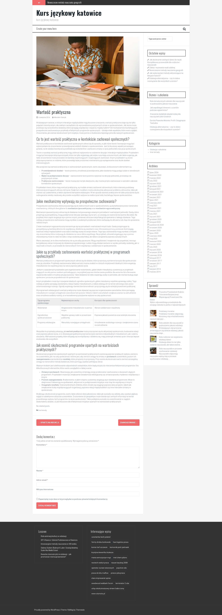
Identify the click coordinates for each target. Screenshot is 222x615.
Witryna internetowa (44, 489)
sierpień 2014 (155, 269)
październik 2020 (157, 225)
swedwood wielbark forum (102, 583)
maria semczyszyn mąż (101, 558)
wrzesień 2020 (156, 228)
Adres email (42, 480)
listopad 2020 (155, 222)
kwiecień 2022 (155, 175)
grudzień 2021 (155, 186)
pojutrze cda (121, 568)
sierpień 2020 (155, 230)
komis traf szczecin (99, 547)
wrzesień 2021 (156, 194)
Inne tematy (42, 410)
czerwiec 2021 (156, 203)
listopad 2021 (155, 189)
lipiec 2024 (154, 172)
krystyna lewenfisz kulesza (102, 552)
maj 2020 (153, 239)
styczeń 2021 (155, 217)
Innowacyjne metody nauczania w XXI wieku (59, 544)
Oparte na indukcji (48, 423)
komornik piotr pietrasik (119, 547)
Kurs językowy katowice (69, 13)
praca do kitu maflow (99, 573)
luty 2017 (153, 266)
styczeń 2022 (155, 184)
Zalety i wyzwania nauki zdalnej (162, 68)
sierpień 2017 (155, 264)
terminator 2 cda (122, 583)
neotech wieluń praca (100, 563)
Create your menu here (46, 29)
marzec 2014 (155, 272)
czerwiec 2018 (156, 255)
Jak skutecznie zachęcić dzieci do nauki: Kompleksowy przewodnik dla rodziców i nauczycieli (164, 62)
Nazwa (39, 471)
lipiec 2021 (154, 200)
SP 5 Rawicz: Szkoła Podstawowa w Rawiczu (59, 540)
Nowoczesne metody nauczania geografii (166, 70)
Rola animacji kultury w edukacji (53, 536)
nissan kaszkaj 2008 (119, 563)
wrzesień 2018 (156, 252)
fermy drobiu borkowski (101, 542)
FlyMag (70, 610)
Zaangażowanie (129, 423)
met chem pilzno (120, 558)
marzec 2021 (155, 211)
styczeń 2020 (155, 250)
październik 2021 (157, 192)
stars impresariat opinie (101, 578)
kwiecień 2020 (155, 241)
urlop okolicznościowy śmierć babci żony (107, 588)
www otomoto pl (98, 594)
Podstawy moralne (166, 311)
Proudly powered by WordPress (47, 610)
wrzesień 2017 (156, 261)
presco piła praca (118, 573)
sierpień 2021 (155, 197)
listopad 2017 (155, 258)
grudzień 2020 (155, 219)
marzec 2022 (155, 178)
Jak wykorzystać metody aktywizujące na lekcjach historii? (71, 4)
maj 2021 (153, 206)
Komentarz (41, 445)
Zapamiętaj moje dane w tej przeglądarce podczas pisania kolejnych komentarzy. (73, 499)
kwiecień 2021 (155, 208)
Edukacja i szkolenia (158, 150)
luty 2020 (153, 247)
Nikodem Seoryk (60, 117)
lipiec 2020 (154, 233)
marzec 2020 (155, 244)
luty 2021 (153, 214)
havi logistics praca (120, 542)
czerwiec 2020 (156, 236)
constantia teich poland (100, 537)
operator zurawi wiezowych (102, 568)
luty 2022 (153, 181)
